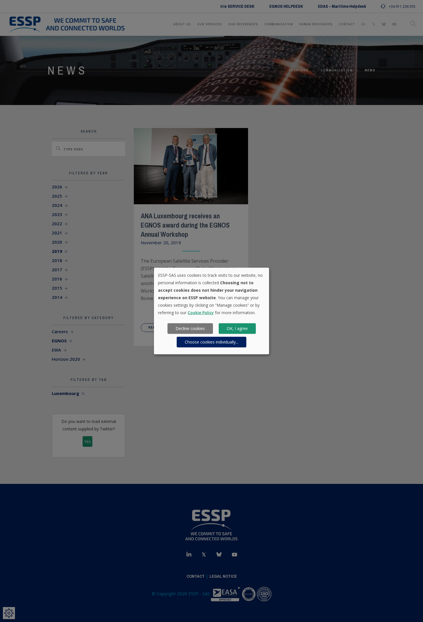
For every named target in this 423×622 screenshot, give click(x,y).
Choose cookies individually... (211, 342)
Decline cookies (190, 328)
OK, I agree (237, 328)
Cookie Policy (201, 312)
